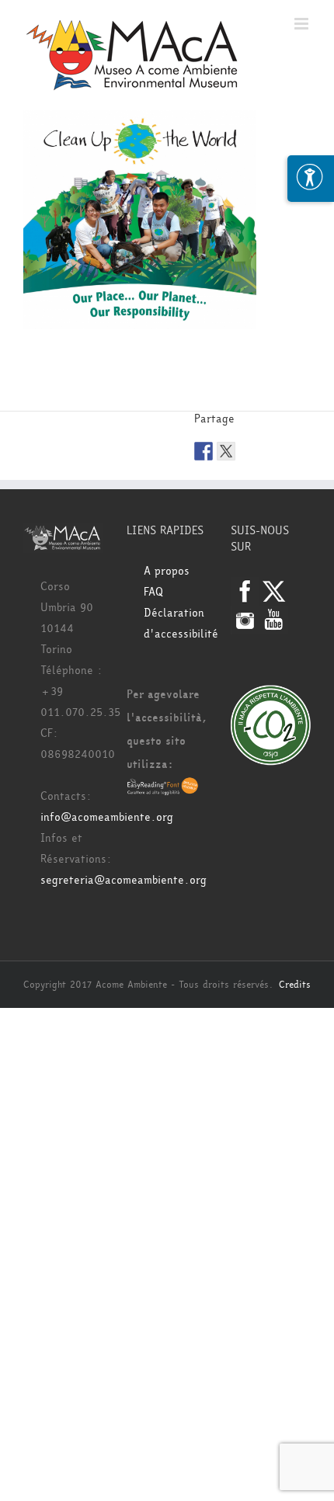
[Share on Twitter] (226, 451)
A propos (167, 571)
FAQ (153, 592)
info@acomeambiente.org (106, 817)
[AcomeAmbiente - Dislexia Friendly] (163, 788)
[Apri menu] (310, 178)
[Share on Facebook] (203, 451)
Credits (295, 985)
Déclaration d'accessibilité (175, 623)
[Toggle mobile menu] (302, 24)
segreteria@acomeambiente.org (123, 880)
